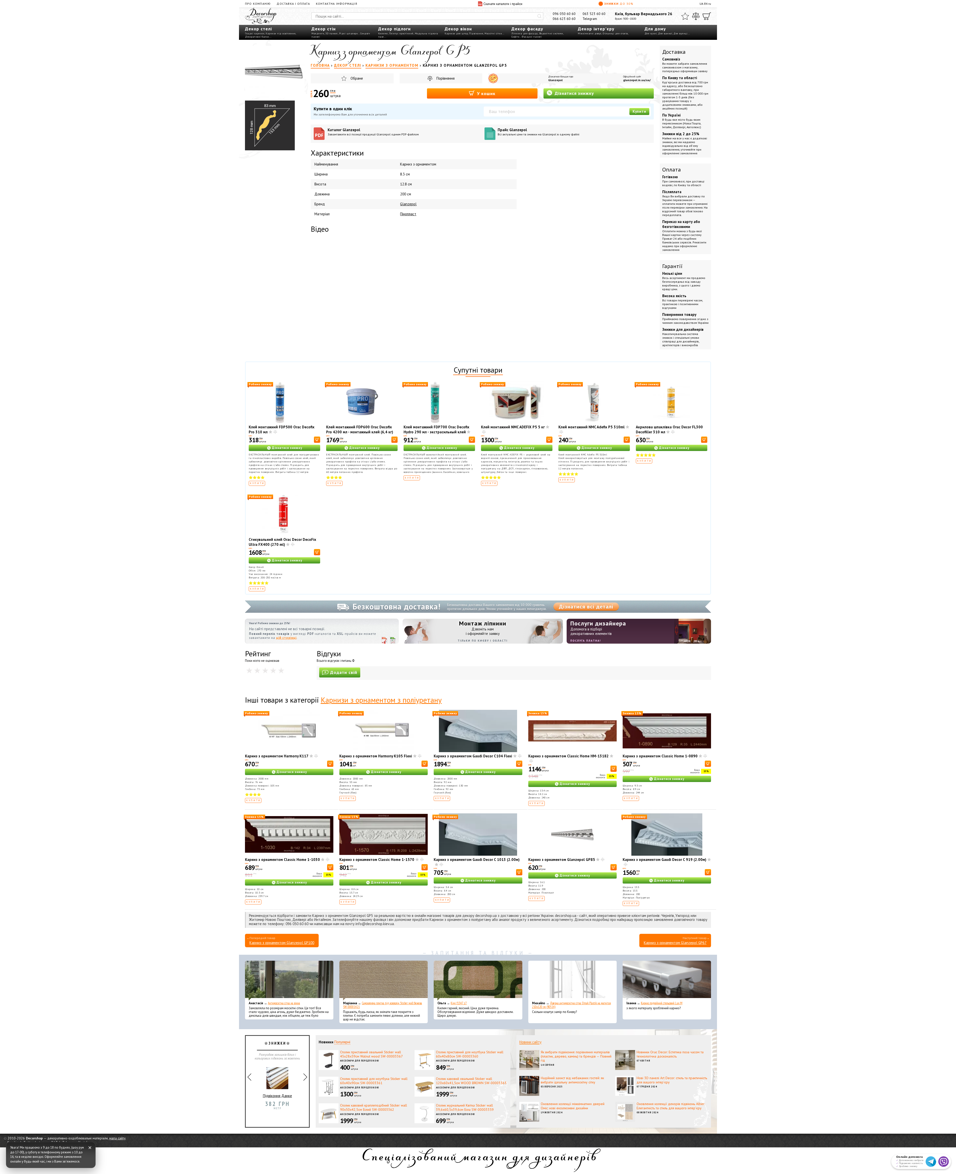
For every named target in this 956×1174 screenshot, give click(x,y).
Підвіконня (476, 33)
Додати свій (343, 672)
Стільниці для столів (615, 33)
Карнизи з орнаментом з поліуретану (381, 700)
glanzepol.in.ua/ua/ (637, 80)
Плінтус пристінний (401, 33)
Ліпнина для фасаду (524, 33)
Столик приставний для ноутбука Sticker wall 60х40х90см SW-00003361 (374, 1080)
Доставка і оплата (293, 3)
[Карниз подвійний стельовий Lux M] (667, 981)
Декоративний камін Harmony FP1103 (277, 1098)
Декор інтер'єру (596, 29)
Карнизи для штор (456, 33)
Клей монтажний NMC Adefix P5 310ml (591, 427)
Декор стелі (258, 29)
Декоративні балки (257, 36)
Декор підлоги (394, 29)
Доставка (674, 51)
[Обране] (685, 16)
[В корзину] (317, 440)
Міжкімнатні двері (589, 33)
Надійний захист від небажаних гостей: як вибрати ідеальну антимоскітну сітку (572, 1080)
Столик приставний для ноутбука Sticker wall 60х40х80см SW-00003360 (469, 1054)
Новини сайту (530, 1042)
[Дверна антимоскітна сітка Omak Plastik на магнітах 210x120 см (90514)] (572, 981)
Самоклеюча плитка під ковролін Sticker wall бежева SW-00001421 (382, 1005)
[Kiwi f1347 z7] (478, 981)
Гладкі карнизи (254, 33)
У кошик (485, 93)
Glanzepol (555, 80)
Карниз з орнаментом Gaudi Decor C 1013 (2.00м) (477, 859)
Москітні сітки (493, 33)
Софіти (515, 36)
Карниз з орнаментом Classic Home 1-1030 (282, 859)
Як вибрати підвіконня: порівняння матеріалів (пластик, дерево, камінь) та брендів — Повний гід (576, 1056)
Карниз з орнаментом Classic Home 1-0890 (660, 756)
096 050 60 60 (564, 13)
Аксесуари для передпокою (359, 1060)
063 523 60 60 (594, 13)
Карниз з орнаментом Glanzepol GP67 (675, 942)
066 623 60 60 (564, 18)
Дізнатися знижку (573, 93)
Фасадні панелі (532, 36)
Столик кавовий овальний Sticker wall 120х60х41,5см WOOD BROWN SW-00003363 (471, 1080)
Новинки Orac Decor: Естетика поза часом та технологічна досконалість (670, 1054)
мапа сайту (117, 1138)
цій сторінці (286, 638)
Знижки (618, 3)
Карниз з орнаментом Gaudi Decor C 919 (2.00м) (664, 859)
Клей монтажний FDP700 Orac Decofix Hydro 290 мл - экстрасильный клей (436, 429)
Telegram (590, 18)
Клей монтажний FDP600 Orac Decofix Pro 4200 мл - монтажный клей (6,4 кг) (359, 429)
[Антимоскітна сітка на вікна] (289, 981)
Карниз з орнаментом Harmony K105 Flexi (375, 756)
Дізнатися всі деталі (586, 606)
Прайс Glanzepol (538, 131)
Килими (383, 33)
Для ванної (665, 33)
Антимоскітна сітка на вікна (284, 1003)
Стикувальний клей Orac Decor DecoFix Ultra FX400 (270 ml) (282, 542)
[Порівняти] (696, 16)
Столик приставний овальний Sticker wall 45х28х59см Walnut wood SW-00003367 (371, 1054)
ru (709, 3)
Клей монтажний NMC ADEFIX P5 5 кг (513, 427)
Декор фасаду (527, 29)
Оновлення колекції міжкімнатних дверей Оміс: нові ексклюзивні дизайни (572, 1106)
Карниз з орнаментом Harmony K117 (276, 756)
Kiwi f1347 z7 (459, 1003)
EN (706, 3)
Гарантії (672, 266)
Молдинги (317, 33)
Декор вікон (458, 29)
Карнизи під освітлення (281, 33)
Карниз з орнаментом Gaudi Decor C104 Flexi (473, 756)
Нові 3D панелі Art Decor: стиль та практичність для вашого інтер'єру (672, 1080)
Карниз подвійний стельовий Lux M (661, 1003)
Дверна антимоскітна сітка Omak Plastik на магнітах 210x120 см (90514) (571, 1005)
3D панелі (331, 33)
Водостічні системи (551, 33)
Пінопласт (408, 214)
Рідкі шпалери (348, 33)
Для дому (655, 29)
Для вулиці (680, 33)
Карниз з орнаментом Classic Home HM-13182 (568, 756)
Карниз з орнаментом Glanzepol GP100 (281, 942)
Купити (639, 111)
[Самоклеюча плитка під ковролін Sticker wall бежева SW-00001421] (383, 981)
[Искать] (539, 16)
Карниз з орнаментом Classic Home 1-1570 (376, 859)
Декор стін (323, 29)
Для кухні (651, 33)
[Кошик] (707, 16)
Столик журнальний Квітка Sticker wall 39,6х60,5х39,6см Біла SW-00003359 (465, 1107)
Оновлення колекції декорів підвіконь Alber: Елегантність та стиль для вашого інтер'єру (671, 1106)
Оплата (671, 169)
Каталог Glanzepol (373, 131)
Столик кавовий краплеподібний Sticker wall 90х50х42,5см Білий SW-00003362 (373, 1107)
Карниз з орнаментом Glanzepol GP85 (561, 859)
